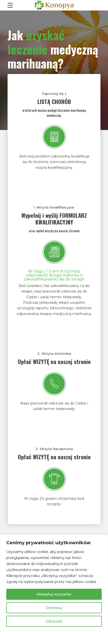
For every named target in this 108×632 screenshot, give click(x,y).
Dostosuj (54, 608)
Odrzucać (54, 621)
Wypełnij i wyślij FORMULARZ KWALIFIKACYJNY (54, 218)
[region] (54, 583)
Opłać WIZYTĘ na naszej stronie (54, 361)
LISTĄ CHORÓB (54, 101)
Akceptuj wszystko (54, 594)
